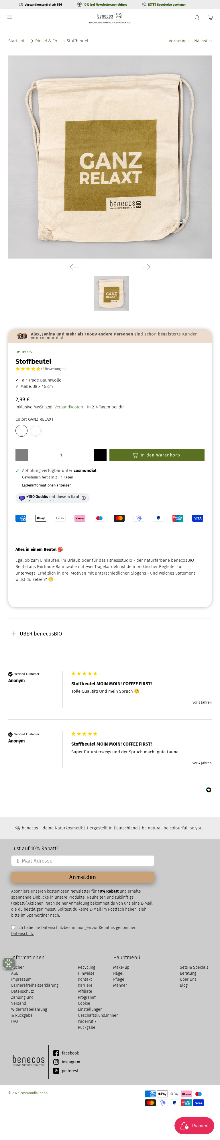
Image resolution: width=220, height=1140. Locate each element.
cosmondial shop (34, 1093)
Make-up (121, 967)
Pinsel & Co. (46, 41)
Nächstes (203, 40)
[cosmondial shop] (110, 18)
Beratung (188, 973)
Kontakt (85, 979)
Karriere (85, 985)
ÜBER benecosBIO (41, 634)
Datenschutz (22, 933)
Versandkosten (68, 407)
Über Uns (188, 979)
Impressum (21, 979)
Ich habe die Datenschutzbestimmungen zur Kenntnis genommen (76, 927)
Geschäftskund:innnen (98, 1015)
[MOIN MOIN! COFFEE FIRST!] (36, 431)
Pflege (118, 979)
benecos (23, 351)
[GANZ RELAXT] (110, 157)
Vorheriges (179, 40)
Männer (120, 985)
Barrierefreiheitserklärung (34, 985)
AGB (14, 973)
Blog (184, 985)
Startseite (17, 41)
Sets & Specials (194, 967)
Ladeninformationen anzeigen (46, 485)
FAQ (14, 1021)
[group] (110, 695)
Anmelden (82, 877)
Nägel (118, 973)
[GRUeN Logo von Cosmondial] (28, 1062)
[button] (110, 369)
